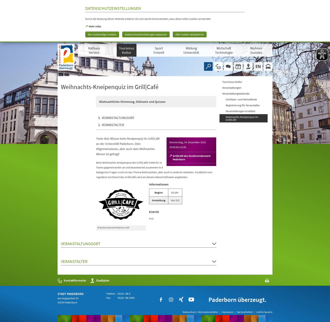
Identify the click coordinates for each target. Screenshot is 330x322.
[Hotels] (268, 66)
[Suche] (208, 66)
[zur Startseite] (66, 57)
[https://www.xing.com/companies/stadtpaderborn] (181, 299)
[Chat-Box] (228, 66)
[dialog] (165, 21)
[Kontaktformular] (218, 66)
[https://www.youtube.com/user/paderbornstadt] (191, 299)
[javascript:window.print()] (263, 281)
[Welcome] (258, 66)
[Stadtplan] (248, 66)
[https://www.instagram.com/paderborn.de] (171, 299)
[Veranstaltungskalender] (238, 66)
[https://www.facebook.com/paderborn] (161, 299)
